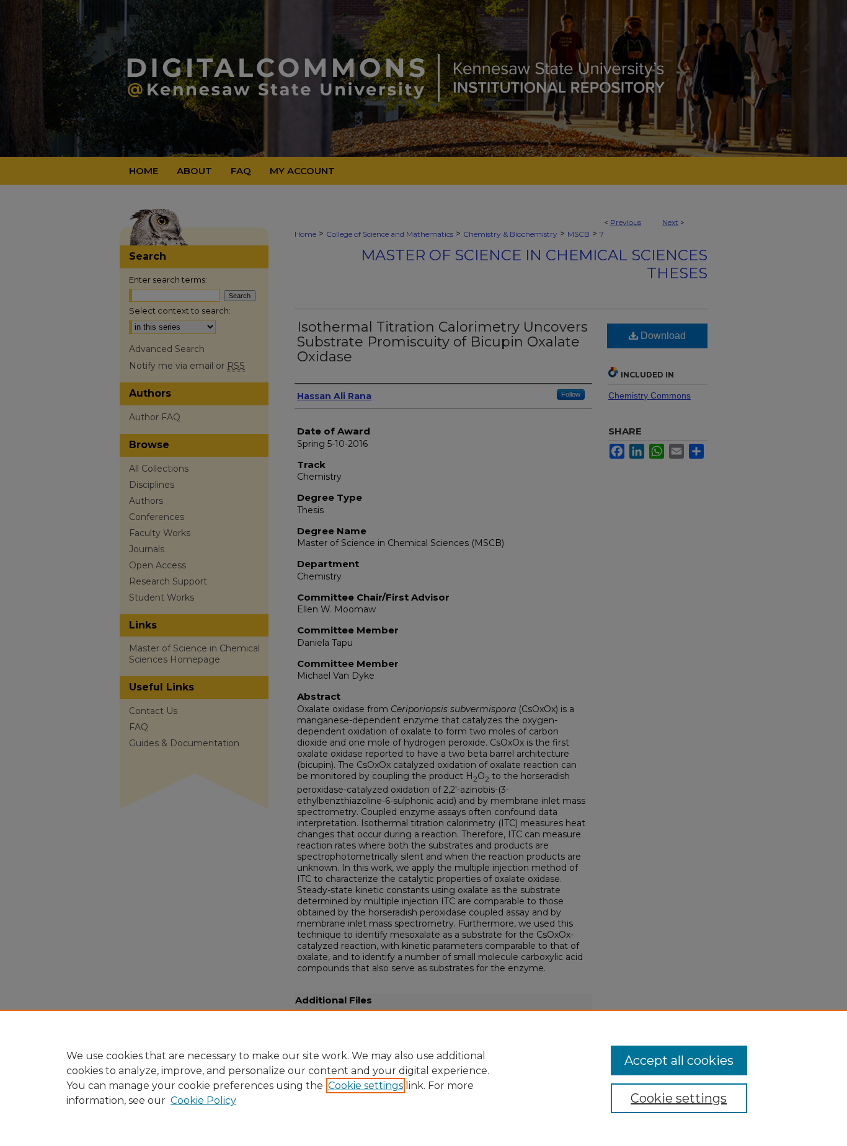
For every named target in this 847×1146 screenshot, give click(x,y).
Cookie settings (365, 1085)
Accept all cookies (679, 1060)
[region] (423, 1078)
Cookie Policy (203, 1100)
